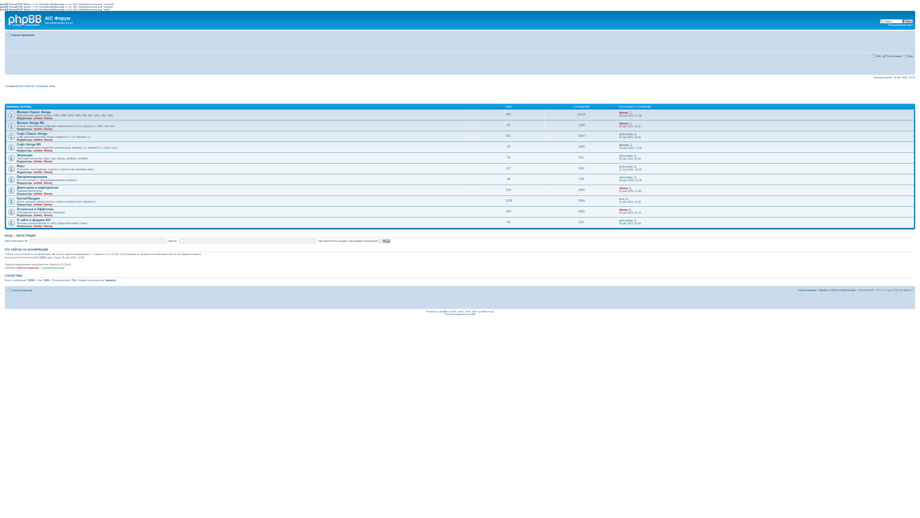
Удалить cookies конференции (837, 290)
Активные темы (45, 86)
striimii (38, 118)
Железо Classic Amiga (34, 112)
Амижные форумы (18, 106)
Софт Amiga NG (29, 144)
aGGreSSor (626, 134)
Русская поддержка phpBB (460, 314)
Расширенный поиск (900, 24)
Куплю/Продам (28, 198)
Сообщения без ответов (19, 86)
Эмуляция (25, 155)
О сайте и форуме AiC (34, 220)
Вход (910, 56)
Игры (21, 166)
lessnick (110, 280)
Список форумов (22, 35)
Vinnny (48, 118)
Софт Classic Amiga (32, 133)
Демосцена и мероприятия (37, 187)
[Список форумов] (25, 19)
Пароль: (173, 240)
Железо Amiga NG (30, 123)
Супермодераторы (52, 267)
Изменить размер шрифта (909, 34)
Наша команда (807, 290)
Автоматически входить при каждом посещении (348, 240)
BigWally (624, 145)
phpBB (444, 311)
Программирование (32, 177)
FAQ (878, 56)
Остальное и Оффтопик (35, 209)
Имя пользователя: (16, 240)
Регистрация (894, 56)
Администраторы (28, 267)
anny (622, 199)
